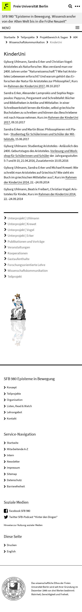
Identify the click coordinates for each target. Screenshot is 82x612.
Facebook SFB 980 (19, 511)
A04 (75, 37)
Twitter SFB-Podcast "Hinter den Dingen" (33, 517)
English (11, 551)
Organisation (15, 399)
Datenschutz (14, 480)
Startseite (9, 37)
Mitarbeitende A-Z (17, 449)
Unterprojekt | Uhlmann (23, 218)
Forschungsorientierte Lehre (26, 265)
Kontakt (11, 418)
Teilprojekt (15, 276)
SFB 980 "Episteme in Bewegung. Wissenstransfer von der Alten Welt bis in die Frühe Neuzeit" (39, 19)
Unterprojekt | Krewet (22, 224)
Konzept (12, 387)
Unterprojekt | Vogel (21, 230)
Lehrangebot (14, 412)
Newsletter (13, 461)
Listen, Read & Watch (19, 406)
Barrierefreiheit (16, 486)
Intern (10, 455)
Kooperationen (18, 253)
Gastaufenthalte (18, 259)
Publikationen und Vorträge (26, 241)
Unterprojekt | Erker (21, 235)
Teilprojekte (28, 37)
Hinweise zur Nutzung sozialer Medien (23, 525)
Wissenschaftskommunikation (27, 42)
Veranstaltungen (19, 247)
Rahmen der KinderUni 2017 (26, 86)
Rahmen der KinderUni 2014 (57, 194)
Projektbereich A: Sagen (54, 37)
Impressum (13, 467)
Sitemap (12, 474)
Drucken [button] (12, 545)
